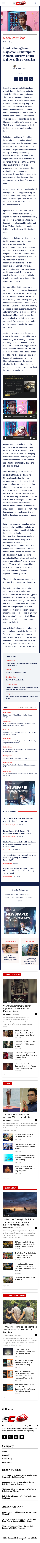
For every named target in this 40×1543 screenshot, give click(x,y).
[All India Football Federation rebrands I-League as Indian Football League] (8, 1157)
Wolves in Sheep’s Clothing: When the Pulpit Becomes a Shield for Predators (18, 1527)
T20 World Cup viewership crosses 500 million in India (16, 1116)
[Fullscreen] (34, 417)
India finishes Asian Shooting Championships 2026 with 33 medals (25, 1147)
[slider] (18, 416)
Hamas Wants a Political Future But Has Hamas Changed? (19, 1513)
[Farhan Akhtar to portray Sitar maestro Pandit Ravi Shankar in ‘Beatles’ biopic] (8, 1055)
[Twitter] (21, 79)
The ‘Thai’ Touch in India (15, 680)
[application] (20, 409)
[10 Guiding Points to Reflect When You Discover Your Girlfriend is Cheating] (20, 1312)
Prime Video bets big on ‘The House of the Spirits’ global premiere (25, 1044)
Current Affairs (11, 37)
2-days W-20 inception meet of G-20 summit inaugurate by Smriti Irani (10, 958)
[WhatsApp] (31, 79)
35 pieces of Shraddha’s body (16, 672)
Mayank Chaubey (8, 1227)
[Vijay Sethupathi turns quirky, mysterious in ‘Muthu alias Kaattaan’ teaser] (20, 991)
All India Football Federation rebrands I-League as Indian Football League (25, 1158)
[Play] (6, 417)
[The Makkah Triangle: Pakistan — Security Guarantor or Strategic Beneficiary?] (8, 1255)
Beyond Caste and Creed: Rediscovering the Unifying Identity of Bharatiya (18, 1483)
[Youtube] (22, 1437)
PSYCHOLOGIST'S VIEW (14, 1295)
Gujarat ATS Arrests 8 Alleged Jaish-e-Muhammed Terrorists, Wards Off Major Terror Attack (19, 870)
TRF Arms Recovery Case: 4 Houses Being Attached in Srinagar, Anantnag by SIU (29, 961)
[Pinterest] (26, 79)
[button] (20, 409)
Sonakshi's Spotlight (13, 39)
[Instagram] (10, 1437)
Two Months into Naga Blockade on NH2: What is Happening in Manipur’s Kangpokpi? (19, 857)
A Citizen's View (23, 707)
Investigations (7, 755)
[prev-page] (4, 1074)
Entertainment (7, 1002)
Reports (8, 669)
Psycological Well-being (10, 1323)
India (23, 37)
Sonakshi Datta (21, 68)
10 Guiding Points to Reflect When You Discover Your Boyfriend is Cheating (25, 1363)
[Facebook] (16, 79)
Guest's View (7, 721)
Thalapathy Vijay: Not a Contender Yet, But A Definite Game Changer (19, 1490)
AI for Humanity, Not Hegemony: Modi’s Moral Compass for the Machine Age (19, 1476)
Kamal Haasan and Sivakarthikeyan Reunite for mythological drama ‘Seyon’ (24, 1033)
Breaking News (11, 677)
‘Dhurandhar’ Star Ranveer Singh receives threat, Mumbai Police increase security (25, 1066)
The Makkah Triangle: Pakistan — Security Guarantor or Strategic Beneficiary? (25, 1255)
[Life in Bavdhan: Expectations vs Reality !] (8, 1279)
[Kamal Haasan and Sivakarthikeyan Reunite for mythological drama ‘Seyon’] (8, 1033)
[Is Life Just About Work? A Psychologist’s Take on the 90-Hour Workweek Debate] (8, 1351)
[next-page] (8, 1074)
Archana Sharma (8, 1335)
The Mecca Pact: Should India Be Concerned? (17, 758)
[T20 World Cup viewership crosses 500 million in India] (20, 1100)
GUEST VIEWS (10, 1188)
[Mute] (31, 417)
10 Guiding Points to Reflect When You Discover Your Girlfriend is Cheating (20, 1329)
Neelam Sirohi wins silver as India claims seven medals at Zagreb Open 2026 (25, 1169)
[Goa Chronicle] (20, 3)
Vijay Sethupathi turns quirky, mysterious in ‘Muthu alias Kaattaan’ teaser (17, 1009)
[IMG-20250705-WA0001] (20, 386)
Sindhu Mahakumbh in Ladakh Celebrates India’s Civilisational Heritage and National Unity (19, 844)
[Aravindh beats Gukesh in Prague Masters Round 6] (8, 1137)
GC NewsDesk (7, 1014)
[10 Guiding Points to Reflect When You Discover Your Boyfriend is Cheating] (8, 1363)
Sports (5, 1111)
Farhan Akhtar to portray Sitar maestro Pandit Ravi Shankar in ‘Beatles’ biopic (26, 1055)
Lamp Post (9, 694)
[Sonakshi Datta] (20, 66)
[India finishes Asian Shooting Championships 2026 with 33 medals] (8, 1146)
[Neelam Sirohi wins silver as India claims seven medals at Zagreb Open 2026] (8, 1169)
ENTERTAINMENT (12, 974)
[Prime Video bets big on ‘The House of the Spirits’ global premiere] (8, 1044)
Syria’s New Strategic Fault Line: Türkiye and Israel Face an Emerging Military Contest (19, 724)
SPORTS (7, 1083)
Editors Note (10, 660)
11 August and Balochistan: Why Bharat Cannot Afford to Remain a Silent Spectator (25, 1244)
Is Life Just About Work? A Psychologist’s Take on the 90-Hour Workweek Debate (25, 1352)
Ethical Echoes (7, 747)
